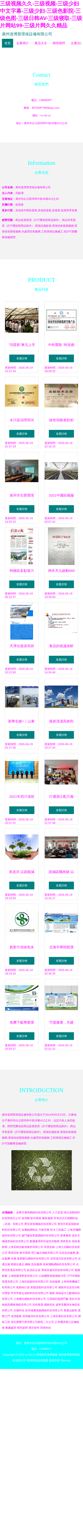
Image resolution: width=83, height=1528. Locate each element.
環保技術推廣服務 (47, 1354)
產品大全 (41, 43)
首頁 (7, 43)
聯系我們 (59, 43)
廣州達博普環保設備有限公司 (27, 34)
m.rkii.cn (46, 115)
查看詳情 (21, 358)
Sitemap (66, 1360)
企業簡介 (22, 43)
